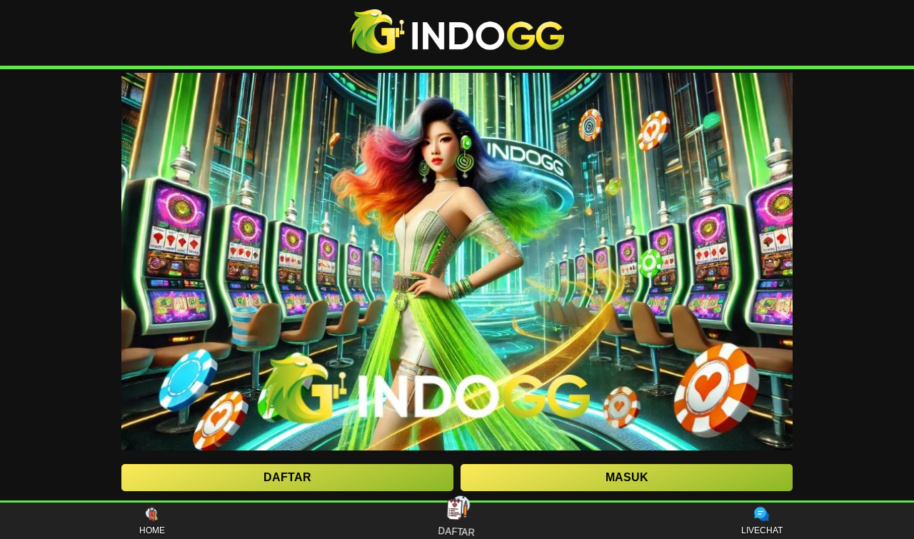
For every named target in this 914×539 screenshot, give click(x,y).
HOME (152, 530)
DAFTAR (457, 529)
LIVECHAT (762, 530)
